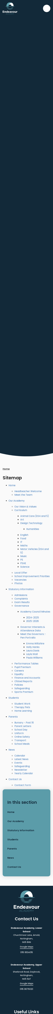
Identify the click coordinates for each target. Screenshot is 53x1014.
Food (23, 538)
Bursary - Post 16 (24, 722)
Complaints (21, 598)
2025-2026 (32, 621)
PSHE (23, 563)
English (24, 535)
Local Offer (20, 572)
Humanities (32, 529)
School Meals (22, 743)
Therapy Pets (22, 707)
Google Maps (26, 946)
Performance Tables (26, 663)
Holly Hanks (32, 647)
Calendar (19, 755)
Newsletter (20, 769)
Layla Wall (32, 654)
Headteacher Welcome (28, 491)
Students (14, 697)
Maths (24, 545)
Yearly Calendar (23, 773)
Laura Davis (32, 650)
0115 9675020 (26, 989)
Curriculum (20, 510)
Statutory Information (21, 589)
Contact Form (22, 785)
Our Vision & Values (25, 506)
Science (24, 566)
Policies (18, 684)
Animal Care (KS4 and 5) (34, 516)
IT (21, 542)
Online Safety (22, 736)
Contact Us (15, 779)
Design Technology (31, 523)
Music (23, 556)
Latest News (21, 759)
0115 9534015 (26, 952)
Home (6, 469)
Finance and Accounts (27, 677)
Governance (21, 605)
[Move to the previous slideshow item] (42, 344)
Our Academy (17, 500)
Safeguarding (22, 688)
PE (21, 559)
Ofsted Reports (23, 681)
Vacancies (20, 579)
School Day (20, 729)
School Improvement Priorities (32, 576)
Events (18, 762)
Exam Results (22, 602)
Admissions (20, 595)
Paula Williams (34, 657)
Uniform (19, 733)
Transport (20, 740)
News (12, 749)
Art (22, 519)
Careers (19, 670)
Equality (18, 674)
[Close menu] (46, 8)
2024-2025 (32, 617)
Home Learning (23, 710)
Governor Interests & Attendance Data (32, 628)
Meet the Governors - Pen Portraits (33, 635)
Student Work (22, 703)
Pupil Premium (22, 667)
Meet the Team (23, 494)
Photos (18, 583)
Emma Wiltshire (35, 643)
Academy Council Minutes (35, 611)
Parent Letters (22, 726)
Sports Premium (23, 692)
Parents (13, 716)
